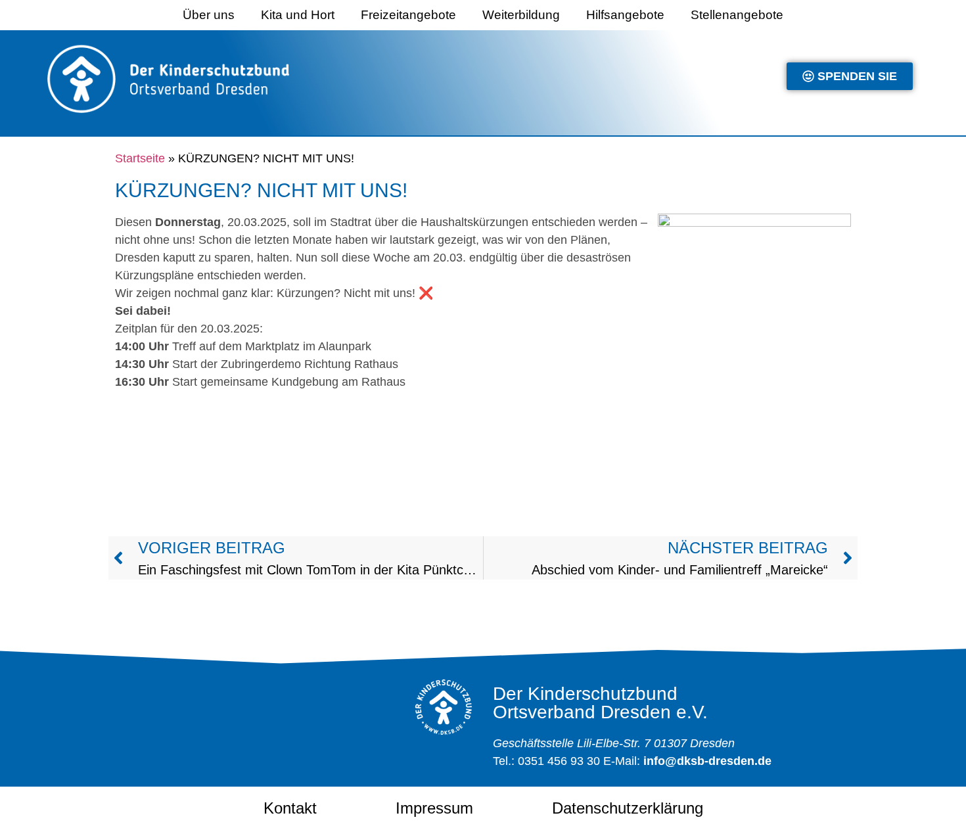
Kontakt (290, 808)
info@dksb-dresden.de (707, 761)
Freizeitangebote (408, 15)
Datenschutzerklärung (627, 808)
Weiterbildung (521, 15)
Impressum (434, 808)
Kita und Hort (297, 15)
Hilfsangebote (625, 15)
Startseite (140, 158)
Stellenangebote (737, 15)
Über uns (209, 15)
